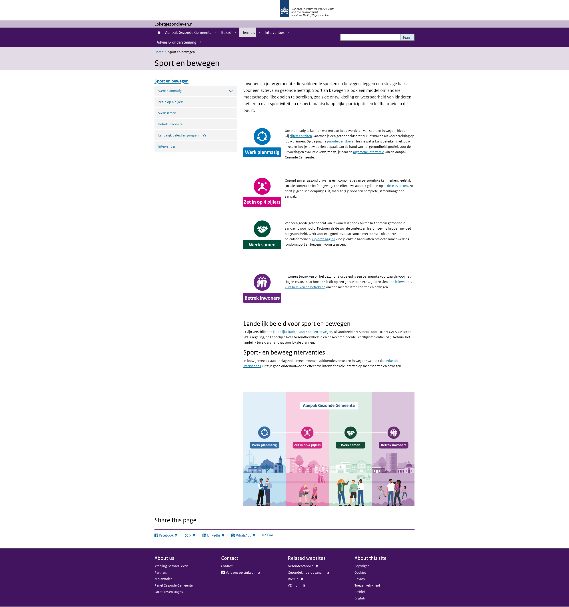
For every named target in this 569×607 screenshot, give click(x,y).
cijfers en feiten (301, 136)
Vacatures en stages (168, 592)
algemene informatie (368, 152)
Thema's (248, 32)
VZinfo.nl (308, 585)
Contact (226, 566)
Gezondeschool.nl (315, 566)
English (360, 598)
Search (408, 37)
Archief (360, 592)
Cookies (360, 572)
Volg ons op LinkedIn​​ (253, 572)
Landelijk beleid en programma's (182, 135)
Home (158, 32)
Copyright (362, 566)
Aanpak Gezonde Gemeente (188, 32)
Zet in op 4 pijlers (170, 102)
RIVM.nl (307, 579)
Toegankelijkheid (367, 585)
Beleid (226, 32)
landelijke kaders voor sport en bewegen (302, 332)
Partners (160, 572)
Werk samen (167, 113)
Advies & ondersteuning (176, 42)
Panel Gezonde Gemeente (173, 585)
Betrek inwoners (170, 124)
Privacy (360, 579)
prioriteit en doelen (341, 141)
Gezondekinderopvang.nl (318, 572)
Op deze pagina (323, 239)
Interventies (274, 32)
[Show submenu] (216, 32)
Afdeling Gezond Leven (171, 566)
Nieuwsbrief (163, 579)
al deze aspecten (396, 186)
